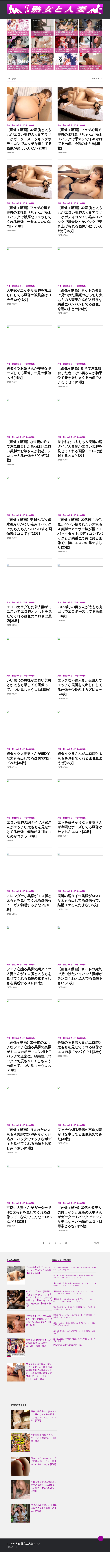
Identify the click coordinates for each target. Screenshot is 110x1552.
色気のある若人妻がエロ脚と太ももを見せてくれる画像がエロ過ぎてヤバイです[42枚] (80, 1047)
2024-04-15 (62, 552)
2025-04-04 (62, 152)
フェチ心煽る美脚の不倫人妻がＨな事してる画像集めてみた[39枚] (80, 1134)
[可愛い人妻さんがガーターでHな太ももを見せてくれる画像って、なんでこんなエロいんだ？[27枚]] (29, 1182)
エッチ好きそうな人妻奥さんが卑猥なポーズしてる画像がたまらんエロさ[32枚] (80, 827)
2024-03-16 (62, 698)
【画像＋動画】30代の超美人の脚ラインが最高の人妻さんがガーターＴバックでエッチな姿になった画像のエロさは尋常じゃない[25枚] (80, 1217)
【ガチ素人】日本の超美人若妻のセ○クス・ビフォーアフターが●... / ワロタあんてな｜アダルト (74, 1284)
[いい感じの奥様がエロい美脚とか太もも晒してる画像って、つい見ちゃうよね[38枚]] (29, 654)
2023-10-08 (11, 987)
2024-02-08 (62, 767)
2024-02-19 (11, 767)
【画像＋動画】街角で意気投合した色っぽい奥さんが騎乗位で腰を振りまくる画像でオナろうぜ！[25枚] (80, 375)
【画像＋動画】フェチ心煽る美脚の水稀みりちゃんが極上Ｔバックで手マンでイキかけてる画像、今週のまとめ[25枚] (80, 139)
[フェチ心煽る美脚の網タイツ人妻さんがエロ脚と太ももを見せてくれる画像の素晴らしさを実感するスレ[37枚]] (29, 943)
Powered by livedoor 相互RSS (67, 1345)
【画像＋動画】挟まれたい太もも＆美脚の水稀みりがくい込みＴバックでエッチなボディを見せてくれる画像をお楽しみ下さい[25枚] (29, 1139)
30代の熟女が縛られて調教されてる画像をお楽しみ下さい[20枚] (44, 1508)
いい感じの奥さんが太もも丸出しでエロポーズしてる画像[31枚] (80, 611)
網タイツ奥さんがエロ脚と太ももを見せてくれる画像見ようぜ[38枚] (80, 758)
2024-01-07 (62, 836)
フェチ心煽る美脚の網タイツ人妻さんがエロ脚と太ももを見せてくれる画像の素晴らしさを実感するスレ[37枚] (29, 976)
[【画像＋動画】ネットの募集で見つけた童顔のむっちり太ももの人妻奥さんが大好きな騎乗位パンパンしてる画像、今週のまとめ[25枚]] (80, 264)
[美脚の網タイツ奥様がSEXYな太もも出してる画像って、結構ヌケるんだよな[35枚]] (80, 870)
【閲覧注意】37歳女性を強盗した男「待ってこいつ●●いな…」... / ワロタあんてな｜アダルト (73, 1300)
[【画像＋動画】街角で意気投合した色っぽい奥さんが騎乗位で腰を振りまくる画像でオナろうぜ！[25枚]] (80, 342)
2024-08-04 (11, 230)
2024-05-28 (11, 382)
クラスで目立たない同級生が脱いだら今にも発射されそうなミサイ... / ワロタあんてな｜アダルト (74, 1276)
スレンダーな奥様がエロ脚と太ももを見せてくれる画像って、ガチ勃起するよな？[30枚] (29, 902)
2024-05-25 (62, 386)
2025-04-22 (11, 152)
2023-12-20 (62, 909)
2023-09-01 (62, 1056)
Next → (98, 1243)
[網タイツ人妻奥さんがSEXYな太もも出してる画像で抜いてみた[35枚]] (29, 728)
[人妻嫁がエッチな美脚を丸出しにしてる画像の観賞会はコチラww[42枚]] (29, 264)
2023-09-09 (11, 1074)
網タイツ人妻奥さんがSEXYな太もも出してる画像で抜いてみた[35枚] (29, 758)
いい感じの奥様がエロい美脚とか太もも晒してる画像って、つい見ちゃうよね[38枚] (29, 684)
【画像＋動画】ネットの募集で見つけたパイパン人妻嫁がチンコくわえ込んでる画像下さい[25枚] (80, 976)
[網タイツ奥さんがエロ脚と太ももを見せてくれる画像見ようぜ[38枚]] (80, 728)
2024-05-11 (11, 464)
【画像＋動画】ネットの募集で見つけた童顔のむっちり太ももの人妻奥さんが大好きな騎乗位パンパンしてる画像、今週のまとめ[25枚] (80, 300)
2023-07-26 (11, 1152)
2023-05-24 (62, 1230)
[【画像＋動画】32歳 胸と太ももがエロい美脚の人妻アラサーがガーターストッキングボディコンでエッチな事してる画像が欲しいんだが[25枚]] (29, 104)
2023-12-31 (11, 914)
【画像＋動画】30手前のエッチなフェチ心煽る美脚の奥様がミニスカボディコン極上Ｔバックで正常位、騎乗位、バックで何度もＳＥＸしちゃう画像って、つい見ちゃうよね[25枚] (29, 1056)
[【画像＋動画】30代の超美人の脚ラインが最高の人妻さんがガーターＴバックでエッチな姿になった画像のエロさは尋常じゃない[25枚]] (80, 1182)
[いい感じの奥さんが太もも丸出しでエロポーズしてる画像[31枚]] (80, 581)
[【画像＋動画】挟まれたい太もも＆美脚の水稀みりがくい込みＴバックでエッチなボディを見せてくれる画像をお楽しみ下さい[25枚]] (29, 1104)
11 (66, 1243)
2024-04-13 (11, 625)
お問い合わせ (12, 1547)
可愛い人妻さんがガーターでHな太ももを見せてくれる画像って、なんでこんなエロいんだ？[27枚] (29, 1214)
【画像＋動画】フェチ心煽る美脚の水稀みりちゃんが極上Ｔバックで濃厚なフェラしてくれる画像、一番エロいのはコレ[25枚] (29, 217)
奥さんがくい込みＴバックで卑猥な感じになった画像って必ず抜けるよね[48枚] (44, 1461)
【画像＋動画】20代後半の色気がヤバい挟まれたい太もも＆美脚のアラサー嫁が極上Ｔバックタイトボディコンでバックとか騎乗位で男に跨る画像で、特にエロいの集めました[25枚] (80, 533)
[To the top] (100, 1538)
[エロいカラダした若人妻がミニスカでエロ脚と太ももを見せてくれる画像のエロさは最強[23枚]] (29, 581)
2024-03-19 (11, 694)
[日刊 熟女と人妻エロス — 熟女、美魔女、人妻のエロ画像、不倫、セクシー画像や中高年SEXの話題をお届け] (55, 9)
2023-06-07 (11, 1226)
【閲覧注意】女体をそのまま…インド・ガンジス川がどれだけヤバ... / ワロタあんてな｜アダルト (74, 1292)
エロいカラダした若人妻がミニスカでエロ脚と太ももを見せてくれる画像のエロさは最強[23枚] (29, 614)
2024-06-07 (62, 313)
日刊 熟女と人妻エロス (27, 1543)
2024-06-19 (11, 304)
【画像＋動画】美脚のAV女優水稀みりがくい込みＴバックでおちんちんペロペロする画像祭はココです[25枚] (29, 526)
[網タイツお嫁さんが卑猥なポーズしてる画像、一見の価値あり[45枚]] (29, 342)
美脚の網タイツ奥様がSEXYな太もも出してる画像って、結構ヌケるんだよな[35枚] (80, 900)
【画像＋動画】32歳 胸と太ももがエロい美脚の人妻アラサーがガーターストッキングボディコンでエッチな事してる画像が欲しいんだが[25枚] (29, 139)
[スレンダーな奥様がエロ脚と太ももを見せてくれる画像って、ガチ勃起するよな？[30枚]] (29, 870)
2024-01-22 (11, 840)
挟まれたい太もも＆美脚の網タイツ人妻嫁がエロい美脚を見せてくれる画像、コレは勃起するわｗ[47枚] (80, 448)
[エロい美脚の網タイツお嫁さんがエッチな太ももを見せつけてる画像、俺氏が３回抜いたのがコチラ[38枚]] (29, 796)
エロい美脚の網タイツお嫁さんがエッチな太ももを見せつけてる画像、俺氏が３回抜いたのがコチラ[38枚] (29, 829)
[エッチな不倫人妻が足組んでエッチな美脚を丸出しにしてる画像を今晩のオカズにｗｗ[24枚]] (80, 654)
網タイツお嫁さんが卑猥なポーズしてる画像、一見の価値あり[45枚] (29, 372)
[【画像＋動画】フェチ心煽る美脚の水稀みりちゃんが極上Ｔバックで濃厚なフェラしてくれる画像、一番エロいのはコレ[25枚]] (29, 182)
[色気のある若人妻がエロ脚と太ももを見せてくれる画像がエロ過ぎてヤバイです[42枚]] (80, 1016)
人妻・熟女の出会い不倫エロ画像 (21, 125)
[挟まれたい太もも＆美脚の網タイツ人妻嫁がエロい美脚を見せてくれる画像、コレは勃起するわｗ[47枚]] (80, 416)
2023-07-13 (62, 1143)
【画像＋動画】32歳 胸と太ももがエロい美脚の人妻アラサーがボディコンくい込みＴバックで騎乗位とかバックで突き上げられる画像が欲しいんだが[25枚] (80, 219)
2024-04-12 (62, 620)
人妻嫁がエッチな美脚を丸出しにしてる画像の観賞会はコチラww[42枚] (29, 295)
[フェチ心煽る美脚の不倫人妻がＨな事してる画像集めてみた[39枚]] (80, 1104)
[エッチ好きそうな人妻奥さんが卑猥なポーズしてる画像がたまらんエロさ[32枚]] (80, 796)
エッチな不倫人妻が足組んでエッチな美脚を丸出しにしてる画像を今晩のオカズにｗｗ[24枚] (80, 687)
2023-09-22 (62, 987)
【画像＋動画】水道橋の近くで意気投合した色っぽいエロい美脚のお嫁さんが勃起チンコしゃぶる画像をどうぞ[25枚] (29, 451)
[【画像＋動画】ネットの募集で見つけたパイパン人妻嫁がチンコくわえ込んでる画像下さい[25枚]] (80, 943)
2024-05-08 (62, 460)
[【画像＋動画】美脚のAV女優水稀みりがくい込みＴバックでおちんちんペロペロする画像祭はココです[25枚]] (29, 494)
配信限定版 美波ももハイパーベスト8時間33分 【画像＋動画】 (43, 1438)
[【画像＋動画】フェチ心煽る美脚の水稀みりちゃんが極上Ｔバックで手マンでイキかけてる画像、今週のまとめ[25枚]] (80, 104)
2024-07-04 (62, 235)
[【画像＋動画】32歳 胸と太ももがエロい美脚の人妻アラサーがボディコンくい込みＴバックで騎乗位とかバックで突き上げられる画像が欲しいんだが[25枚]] (80, 182)
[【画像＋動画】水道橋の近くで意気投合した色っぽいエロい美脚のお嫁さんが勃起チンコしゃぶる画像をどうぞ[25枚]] (29, 416)
